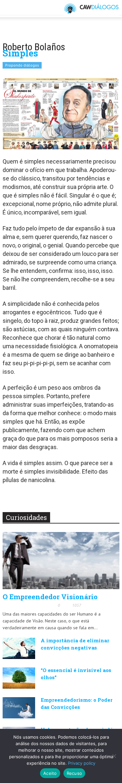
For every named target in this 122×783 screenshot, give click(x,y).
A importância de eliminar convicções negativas (75, 644)
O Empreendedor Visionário (50, 596)
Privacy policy (81, 763)
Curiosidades (26, 517)
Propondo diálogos (22, 65)
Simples (20, 53)
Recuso (74, 773)
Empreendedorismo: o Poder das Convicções (77, 703)
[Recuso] (114, 756)
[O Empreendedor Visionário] (61, 560)
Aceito (50, 773)
